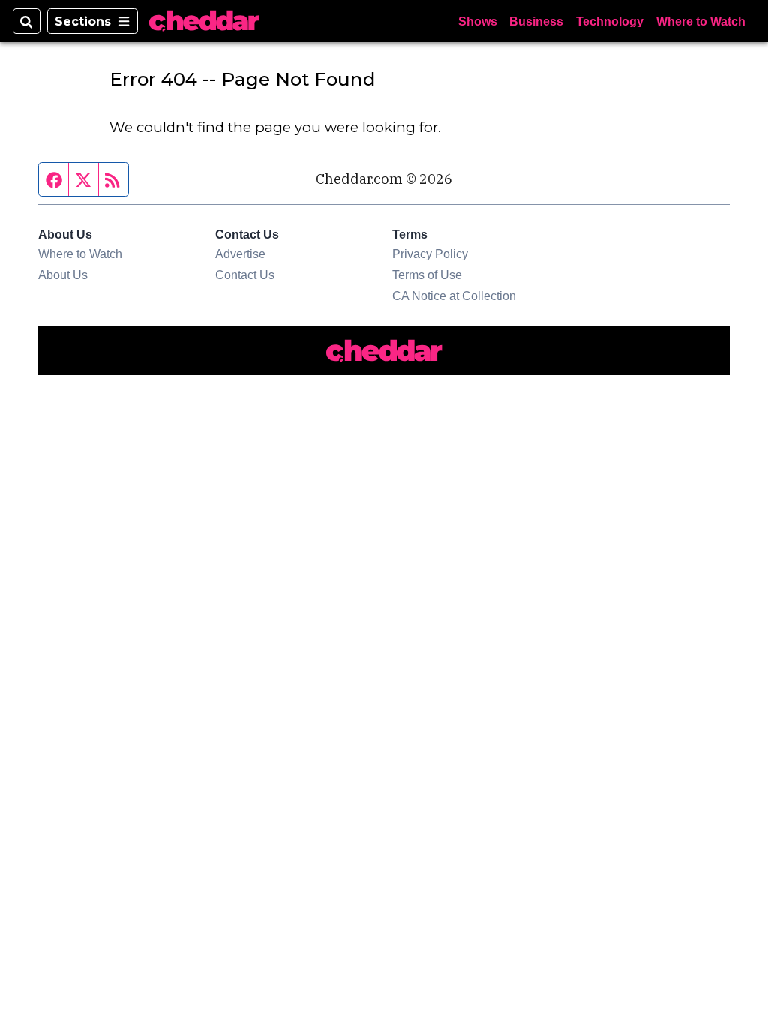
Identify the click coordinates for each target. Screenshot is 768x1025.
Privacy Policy (430, 253)
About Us (63, 274)
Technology (610, 21)
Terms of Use (427, 274)
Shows (477, 21)
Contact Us (244, 274)
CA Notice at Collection (454, 295)
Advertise (240, 253)
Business (536, 21)
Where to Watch (701, 21)
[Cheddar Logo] (204, 21)
